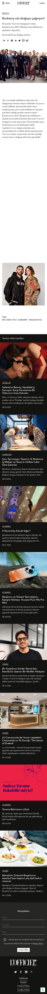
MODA (5, 13)
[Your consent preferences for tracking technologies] (42, 990)
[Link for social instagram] (26, 972)
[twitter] (19, 41)
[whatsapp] (23, 41)
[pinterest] (12, 41)
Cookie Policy (23, 990)
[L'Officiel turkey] (23, 3)
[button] (42, 284)
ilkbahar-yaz (35, 320)
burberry (22, 320)
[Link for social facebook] (21, 972)
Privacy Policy (38, 944)
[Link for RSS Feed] (31, 972)
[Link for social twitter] (15, 972)
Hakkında (23, 978)
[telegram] (27, 41)
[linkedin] (16, 41)
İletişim (23, 982)
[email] (4, 41)
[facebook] (8, 41)
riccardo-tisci (9, 320)
